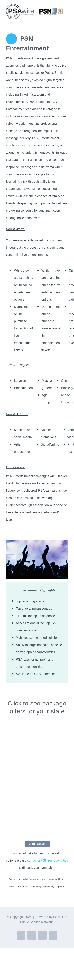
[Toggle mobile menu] (66, 21)
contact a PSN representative (47, 860)
